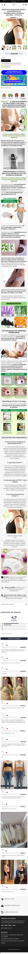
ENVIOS (3, 943)
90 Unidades (6, 67)
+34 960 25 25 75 (7, 928)
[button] (14, 17)
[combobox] (26, 633)
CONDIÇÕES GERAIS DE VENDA (10, 938)
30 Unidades (6, 60)
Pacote (3, 58)
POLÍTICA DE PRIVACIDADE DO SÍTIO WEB (12, 941)
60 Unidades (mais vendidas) (11, 63)
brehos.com (17, 949)
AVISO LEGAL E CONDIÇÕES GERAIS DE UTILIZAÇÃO (12, 935)
